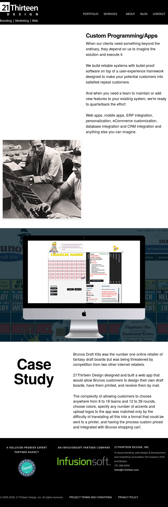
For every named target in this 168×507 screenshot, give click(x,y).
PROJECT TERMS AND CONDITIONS (90, 497)
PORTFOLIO (90, 14)
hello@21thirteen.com (126, 469)
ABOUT (130, 14)
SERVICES (110, 14)
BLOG (144, 14)
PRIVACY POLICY (128, 497)
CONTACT (159, 14)
